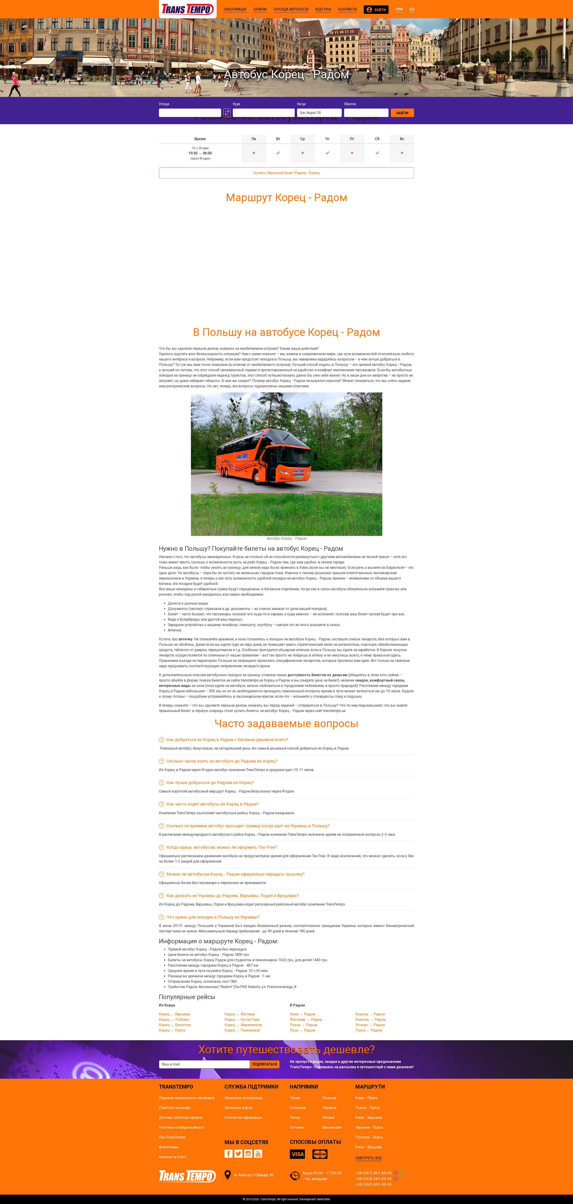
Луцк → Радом (302, 1030)
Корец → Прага (172, 1030)
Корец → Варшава (174, 1014)
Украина (329, 1108)
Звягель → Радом (370, 1019)
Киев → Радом (302, 1014)
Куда (236, 104)
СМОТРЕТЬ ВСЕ (368, 1158)
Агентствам (168, 1147)
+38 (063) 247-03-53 (373, 1178)
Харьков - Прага (369, 1127)
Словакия (298, 1108)
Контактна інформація (243, 1117)
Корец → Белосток (175, 1025)
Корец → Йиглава (239, 1014)
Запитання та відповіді (243, 1098)
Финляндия (332, 1127)
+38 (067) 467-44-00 (373, 1173)
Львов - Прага (367, 1108)
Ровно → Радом (303, 1025)
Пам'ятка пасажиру (175, 1108)
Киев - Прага (366, 1098)
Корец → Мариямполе (243, 1025)
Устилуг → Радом (370, 1025)
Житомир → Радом (306, 1019)
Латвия (329, 1117)
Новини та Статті (172, 1157)
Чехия (295, 1098)
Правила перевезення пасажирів (187, 1098)
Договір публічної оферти (180, 1117)
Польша (329, 1098)
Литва (295, 1117)
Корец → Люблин (174, 1019)
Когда (301, 104)
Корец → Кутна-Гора (241, 1019)
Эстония (297, 1127)
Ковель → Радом (370, 1014)
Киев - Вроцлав (368, 1147)
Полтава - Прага (369, 1137)
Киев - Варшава (368, 1117)
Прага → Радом (368, 1030)
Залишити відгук (238, 1108)
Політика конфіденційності (181, 1127)
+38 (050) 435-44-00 (373, 1184)
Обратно (350, 104)
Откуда (164, 104)
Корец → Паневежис (242, 1030)
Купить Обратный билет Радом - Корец (287, 173)
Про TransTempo (172, 1137)
